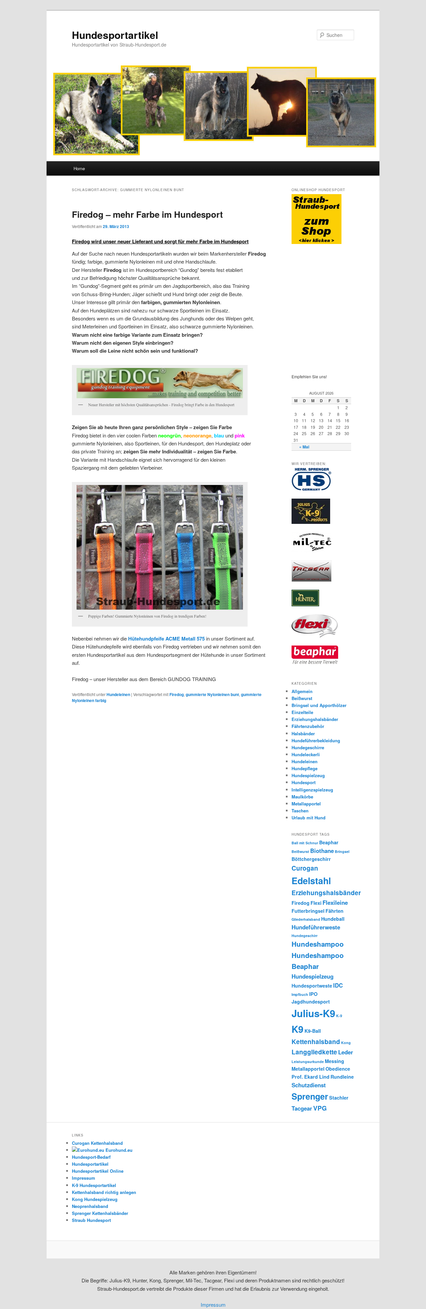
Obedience (337, 1068)
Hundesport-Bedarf (91, 1157)
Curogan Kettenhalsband (97, 1143)
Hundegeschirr (305, 935)
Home (79, 168)
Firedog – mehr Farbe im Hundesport (147, 214)
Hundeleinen (118, 694)
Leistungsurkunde (308, 1061)
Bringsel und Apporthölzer (319, 705)
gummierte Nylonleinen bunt (212, 694)
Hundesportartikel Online (97, 1171)
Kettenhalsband (316, 1041)
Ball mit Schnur (305, 842)
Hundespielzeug (308, 775)
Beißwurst (302, 698)
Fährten (334, 910)
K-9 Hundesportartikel (94, 1185)
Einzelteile (302, 712)
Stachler (338, 1097)
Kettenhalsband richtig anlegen (104, 1192)
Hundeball (332, 918)
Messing (334, 1061)
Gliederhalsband (306, 919)
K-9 (339, 1015)
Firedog (176, 694)
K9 (298, 1029)
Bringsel (342, 851)
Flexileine (335, 902)
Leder (345, 1052)
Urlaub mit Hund (308, 817)
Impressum (83, 1178)
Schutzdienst (309, 1085)
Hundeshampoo (318, 944)
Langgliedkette (314, 1051)
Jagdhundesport (311, 1001)
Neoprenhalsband (90, 1206)
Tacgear (302, 1108)
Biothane (322, 851)
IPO (313, 994)
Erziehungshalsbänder (315, 719)
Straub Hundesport (91, 1220)
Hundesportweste (312, 985)
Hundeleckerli (306, 754)
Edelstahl (311, 880)
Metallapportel (306, 803)
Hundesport (304, 782)
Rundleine (342, 1076)
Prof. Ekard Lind (310, 1076)
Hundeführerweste (316, 927)
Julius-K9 (313, 1013)
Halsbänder (303, 733)
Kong (346, 1042)
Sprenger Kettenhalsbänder (100, 1213)
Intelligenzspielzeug (312, 789)
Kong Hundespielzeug (94, 1199)
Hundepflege (305, 768)
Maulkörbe (302, 796)
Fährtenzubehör (308, 726)
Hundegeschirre (308, 747)
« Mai (304, 447)
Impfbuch (300, 994)
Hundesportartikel (115, 35)
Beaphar (328, 842)
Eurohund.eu (118, 1150)
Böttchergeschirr (311, 859)
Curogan (305, 868)
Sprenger (310, 1096)
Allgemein (302, 691)
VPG (320, 1108)
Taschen (300, 810)
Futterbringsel (308, 910)
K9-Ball (313, 1030)
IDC (338, 985)
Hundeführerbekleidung (316, 740)
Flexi (316, 902)
